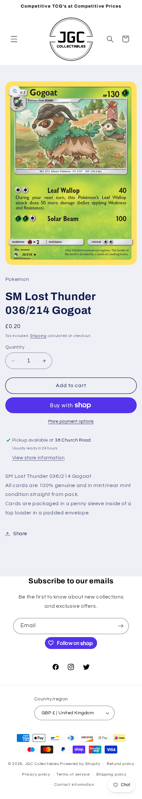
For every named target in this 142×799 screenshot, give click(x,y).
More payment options (71, 421)
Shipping (38, 336)
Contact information (74, 784)
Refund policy (120, 764)
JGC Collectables (42, 764)
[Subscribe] (120, 626)
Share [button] (20, 533)
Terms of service (73, 774)
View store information (38, 457)
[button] (13, 38)
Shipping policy (111, 774)
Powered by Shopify (80, 764)
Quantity (14, 347)
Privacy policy (36, 774)
